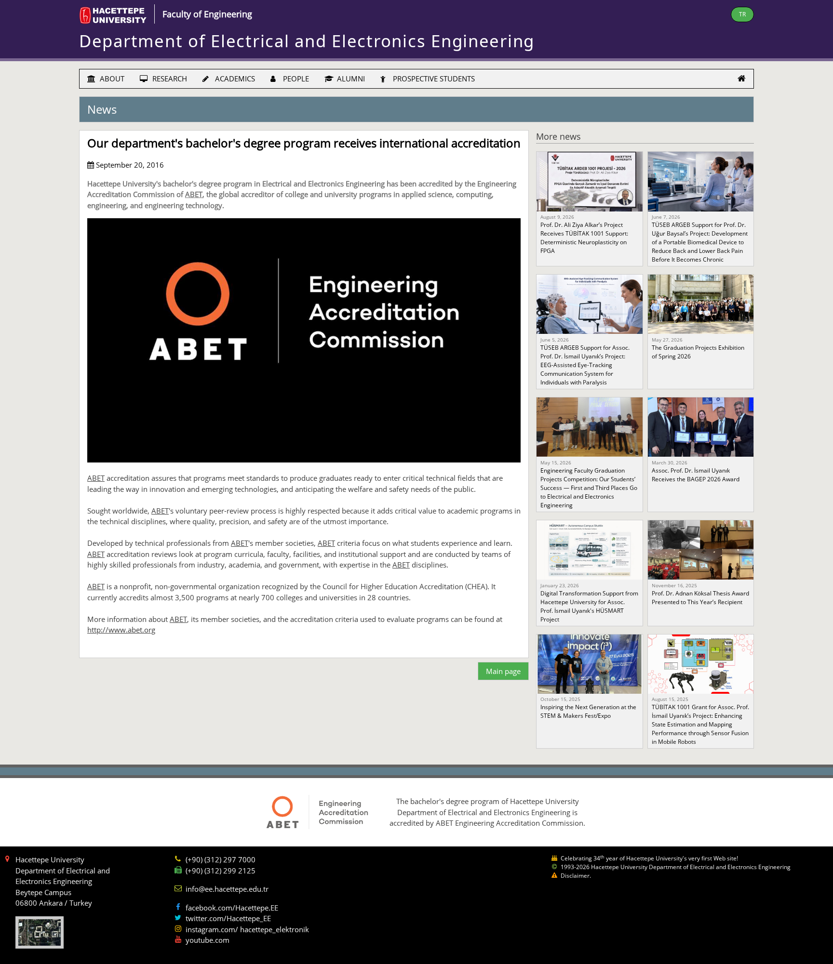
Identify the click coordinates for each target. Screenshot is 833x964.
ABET (193, 194)
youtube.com (207, 940)
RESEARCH (168, 78)
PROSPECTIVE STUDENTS (433, 78)
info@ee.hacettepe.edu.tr (227, 889)
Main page (503, 671)
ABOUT (111, 78)
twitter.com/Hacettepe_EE (228, 918)
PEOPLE (295, 78)
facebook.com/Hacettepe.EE (232, 907)
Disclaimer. (576, 876)
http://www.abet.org (121, 629)
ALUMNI (350, 78)
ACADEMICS (234, 78)
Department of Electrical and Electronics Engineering (307, 40)
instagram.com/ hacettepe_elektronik (247, 929)
